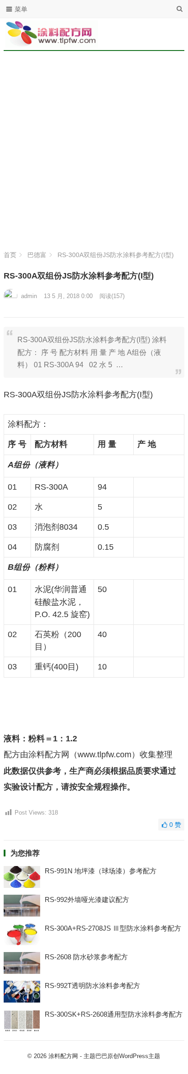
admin (29, 296)
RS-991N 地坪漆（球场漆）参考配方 (101, 871)
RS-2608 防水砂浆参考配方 (86, 957)
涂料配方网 (63, 1056)
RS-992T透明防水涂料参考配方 (92, 985)
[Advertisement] (94, 153)
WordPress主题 (139, 1056)
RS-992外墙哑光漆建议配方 (87, 899)
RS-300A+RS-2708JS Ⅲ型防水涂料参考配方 (113, 928)
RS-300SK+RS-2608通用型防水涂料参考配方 (114, 1014)
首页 (10, 254)
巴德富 (37, 254)
